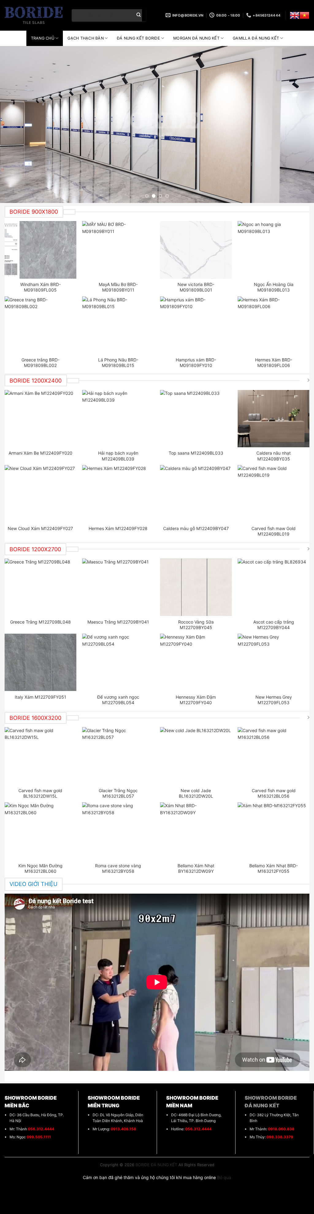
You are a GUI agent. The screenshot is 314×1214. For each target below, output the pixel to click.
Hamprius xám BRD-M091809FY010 (196, 362)
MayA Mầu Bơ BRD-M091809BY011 (118, 287)
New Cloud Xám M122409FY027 (40, 528)
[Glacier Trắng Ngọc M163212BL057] (118, 756)
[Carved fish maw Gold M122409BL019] (273, 493)
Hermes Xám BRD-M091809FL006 (273, 362)
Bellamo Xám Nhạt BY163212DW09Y (196, 868)
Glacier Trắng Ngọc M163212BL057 (118, 793)
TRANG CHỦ (42, 38)
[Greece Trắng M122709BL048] (40, 587)
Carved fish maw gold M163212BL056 (274, 793)
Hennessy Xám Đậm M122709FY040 (196, 699)
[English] (295, 15)
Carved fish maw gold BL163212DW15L (40, 793)
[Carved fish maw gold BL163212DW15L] (40, 756)
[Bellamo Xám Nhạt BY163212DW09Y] (196, 831)
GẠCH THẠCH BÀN (85, 38)
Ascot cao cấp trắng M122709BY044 (273, 624)
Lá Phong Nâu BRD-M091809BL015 (118, 362)
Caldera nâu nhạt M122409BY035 (273, 455)
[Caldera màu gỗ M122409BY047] (196, 493)
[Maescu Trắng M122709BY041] (118, 587)
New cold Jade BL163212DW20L (196, 793)
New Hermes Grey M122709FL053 (273, 699)
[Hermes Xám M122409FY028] (118, 493)
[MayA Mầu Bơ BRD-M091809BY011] (118, 249)
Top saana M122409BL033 (196, 453)
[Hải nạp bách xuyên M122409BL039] (118, 418)
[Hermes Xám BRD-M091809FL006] (273, 325)
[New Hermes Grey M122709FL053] (273, 662)
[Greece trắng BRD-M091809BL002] (40, 325)
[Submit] (138, 15)
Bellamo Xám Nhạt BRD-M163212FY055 (273, 868)
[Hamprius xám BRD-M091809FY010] (196, 325)
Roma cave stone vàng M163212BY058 (118, 868)
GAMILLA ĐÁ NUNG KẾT (256, 38)
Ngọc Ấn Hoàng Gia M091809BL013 (273, 287)
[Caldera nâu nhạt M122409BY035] (273, 418)
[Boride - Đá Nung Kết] (34, 15)
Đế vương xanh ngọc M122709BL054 (118, 699)
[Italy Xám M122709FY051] (40, 662)
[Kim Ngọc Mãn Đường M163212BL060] (40, 831)
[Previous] (14, 124)
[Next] (299, 124)
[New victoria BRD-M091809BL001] (196, 249)
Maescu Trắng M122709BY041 (118, 621)
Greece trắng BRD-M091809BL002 (40, 362)
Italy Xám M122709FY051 (40, 697)
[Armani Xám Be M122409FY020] (40, 418)
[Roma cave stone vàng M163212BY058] (118, 831)
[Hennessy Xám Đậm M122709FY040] (196, 662)
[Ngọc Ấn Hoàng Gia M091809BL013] (273, 249)
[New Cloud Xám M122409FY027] (40, 493)
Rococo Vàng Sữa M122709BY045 (196, 624)
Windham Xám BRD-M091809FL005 (40, 287)
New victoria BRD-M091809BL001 (196, 287)
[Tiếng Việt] (304, 15)
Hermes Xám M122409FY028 (118, 528)
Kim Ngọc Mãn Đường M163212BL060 (40, 868)
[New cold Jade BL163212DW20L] (196, 756)
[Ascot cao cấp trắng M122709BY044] (273, 587)
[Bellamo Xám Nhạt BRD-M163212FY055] (273, 831)
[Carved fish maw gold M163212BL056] (273, 756)
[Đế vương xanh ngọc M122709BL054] (118, 662)
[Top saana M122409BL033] (196, 418)
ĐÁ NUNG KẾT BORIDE (138, 38)
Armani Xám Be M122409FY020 (40, 453)
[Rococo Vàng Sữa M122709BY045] (196, 587)
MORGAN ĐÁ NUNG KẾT (196, 38)
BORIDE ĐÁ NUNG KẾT (156, 1164)
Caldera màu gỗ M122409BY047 (196, 528)
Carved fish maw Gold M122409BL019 (273, 531)
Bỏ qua (224, 1177)
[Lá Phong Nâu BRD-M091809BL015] (118, 325)
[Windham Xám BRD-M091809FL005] (40, 249)
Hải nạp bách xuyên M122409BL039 (118, 455)
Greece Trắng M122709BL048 (40, 621)
